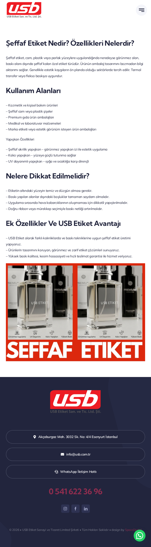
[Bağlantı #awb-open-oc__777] (141, 10)
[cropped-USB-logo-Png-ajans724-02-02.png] (24, 3)
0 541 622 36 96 (75, 491)
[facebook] (75, 508)
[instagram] (65, 508)
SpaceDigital (133, 530)
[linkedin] (86, 508)
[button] (139, 535)
